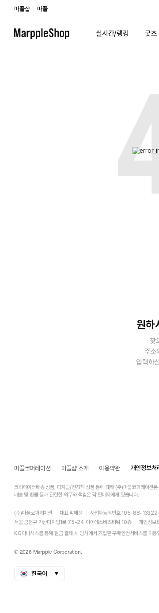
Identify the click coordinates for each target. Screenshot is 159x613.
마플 (42, 8)
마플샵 (22, 8)
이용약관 (109, 468)
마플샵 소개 (75, 468)
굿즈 (151, 33)
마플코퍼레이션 (32, 468)
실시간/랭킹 (112, 33)
